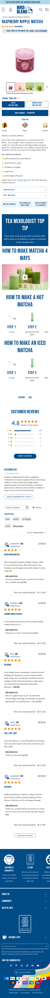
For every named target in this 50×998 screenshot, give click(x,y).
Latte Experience (41, 31)
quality (16, 519)
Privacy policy (25, 993)
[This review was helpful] (38, 592)
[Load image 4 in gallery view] (29, 87)
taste (7, 519)
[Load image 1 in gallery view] (10, 87)
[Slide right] (46, 2)
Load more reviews (25, 835)
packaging (26, 519)
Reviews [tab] (22, 397)
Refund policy (13, 993)
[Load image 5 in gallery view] (39, 87)
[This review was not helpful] (43, 592)
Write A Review (25, 456)
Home (4, 17)
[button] (40, 10)
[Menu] (3, 10)
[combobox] (36, 532)
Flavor (31, 31)
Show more (18, 526)
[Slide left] (4, 2)
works (7, 526)
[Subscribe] (46, 946)
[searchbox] (14, 507)
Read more (16, 687)
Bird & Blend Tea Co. (20, 990)
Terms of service (37, 993)
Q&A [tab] (30, 397)
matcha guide (22, 180)
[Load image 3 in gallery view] (20, 87)
